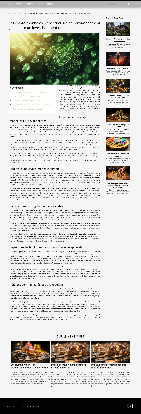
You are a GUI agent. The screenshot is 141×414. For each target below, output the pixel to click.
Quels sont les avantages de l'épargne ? (118, 125)
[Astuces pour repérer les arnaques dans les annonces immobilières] (118, 173)
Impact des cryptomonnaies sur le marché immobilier (68, 366)
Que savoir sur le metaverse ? (117, 68)
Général (50, 4)
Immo (40, 4)
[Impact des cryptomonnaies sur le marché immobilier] (70, 352)
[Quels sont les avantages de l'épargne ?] (118, 115)
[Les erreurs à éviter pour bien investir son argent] (118, 86)
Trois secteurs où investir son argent (118, 154)
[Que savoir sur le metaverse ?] (118, 59)
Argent (19, 4)
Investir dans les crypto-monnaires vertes (27, 101)
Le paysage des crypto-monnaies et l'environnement (31, 92)
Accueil (11, 13)
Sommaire (17, 87)
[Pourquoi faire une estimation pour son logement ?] (118, 29)
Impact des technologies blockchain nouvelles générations (33, 105)
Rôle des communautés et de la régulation (28, 109)
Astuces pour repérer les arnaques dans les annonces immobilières (118, 185)
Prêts (9, 4)
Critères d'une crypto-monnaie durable (26, 96)
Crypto (30, 4)
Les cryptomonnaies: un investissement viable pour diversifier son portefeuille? (30, 367)
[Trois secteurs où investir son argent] (118, 144)
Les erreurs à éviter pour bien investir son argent (118, 96)
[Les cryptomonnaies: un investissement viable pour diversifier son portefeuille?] (30, 352)
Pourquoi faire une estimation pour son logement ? (118, 40)
